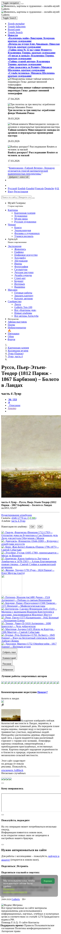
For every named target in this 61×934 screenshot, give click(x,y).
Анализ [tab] (12, 408)
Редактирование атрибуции (16, 515)
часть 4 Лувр (18, 521)
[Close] (33, 198)
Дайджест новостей (18, 177)
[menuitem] (57, 188)
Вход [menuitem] (10, 191)
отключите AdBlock (12, 770)
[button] (16, 23)
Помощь (6, 922)
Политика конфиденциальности (33, 928)
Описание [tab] (14, 405)
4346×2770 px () (23, 518)
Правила (29, 925)
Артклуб (17, 240)
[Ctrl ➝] (30, 600)
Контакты (33, 922)
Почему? (42, 692)
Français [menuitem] (39, 188)
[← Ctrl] (30, 573)
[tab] (12, 399)
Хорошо (48, 881)
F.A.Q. (15, 922)
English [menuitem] (22, 188)
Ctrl (32, 527)
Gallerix (16, 899)
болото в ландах (10, 698)
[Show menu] (22, 3)
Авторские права (10, 931)
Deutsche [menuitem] (49, 188)
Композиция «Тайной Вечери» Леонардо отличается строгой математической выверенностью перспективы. (31, 171)
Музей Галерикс (17, 204)
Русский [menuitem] (12, 188)
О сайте (23, 922)
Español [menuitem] (30, 188)
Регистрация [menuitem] (21, 191)
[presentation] (34, 411)
